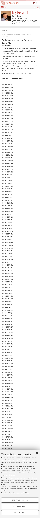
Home (3, 34)
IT (35, 8)
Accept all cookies (20, 513)
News (8, 34)
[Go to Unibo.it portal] (10, 2)
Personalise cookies (20, 506)
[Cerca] (28, 3)
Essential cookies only (20, 500)
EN (38, 8)
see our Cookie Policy (22, 493)
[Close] (37, 452)
